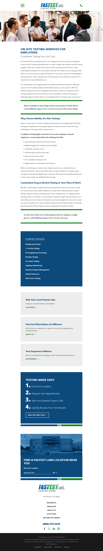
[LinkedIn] (54, 529)
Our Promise (31, 359)
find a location (49, 109)
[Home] (52, 5)
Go (54, 472)
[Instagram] (58, 529)
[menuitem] (51, 244)
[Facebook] (44, 529)
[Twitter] (49, 529)
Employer (51, 506)
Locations (30, 307)
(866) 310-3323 (35, 109)
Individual (51, 502)
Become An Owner (51, 517)
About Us (30, 334)
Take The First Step (36, 415)
